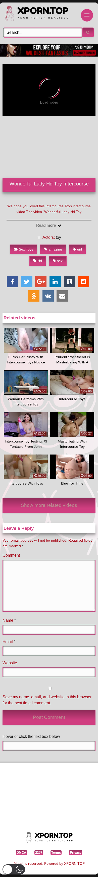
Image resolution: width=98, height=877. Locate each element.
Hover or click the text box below (31, 736)
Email (9, 641)
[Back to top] (82, 865)
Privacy (75, 852)
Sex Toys (26, 249)
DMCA (21, 852)
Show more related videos (49, 505)
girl (79, 249)
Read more (46, 225)
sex (60, 261)
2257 (38, 852)
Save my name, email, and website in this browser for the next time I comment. (47, 700)
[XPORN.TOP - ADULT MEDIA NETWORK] (40, 14)
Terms (56, 852)
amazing (55, 249)
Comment (11, 555)
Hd (39, 261)
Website (10, 663)
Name (9, 620)
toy (58, 237)
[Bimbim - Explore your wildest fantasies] (49, 55)
